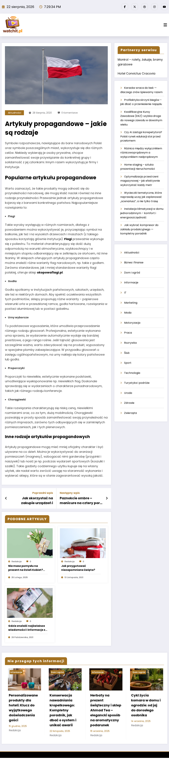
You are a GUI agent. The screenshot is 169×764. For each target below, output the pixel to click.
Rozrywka (130, 343)
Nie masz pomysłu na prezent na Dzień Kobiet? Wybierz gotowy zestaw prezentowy (25, 568)
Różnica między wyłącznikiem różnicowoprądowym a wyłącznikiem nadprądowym (141, 153)
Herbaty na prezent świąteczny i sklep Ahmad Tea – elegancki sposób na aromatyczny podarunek (62, 710)
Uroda (128, 393)
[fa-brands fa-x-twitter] (134, 6)
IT (125, 293)
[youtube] (164, 6)
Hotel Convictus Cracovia (136, 73)
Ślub (127, 353)
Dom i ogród (132, 272)
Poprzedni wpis (42, 492)
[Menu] (165, 24)
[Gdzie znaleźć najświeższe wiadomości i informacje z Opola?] (30, 603)
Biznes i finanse (133, 262)
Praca (128, 333)
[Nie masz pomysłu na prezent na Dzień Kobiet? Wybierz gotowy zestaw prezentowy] (30, 543)
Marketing (130, 303)
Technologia (132, 373)
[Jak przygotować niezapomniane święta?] (83, 543)
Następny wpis (70, 492)
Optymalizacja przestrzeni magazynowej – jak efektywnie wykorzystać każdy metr (140, 181)
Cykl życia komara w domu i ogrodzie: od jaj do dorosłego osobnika (103, 705)
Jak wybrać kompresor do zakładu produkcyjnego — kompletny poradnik (139, 229)
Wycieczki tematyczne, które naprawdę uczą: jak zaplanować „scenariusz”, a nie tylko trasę (141, 197)
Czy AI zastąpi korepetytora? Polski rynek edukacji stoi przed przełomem (141, 136)
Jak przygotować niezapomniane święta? (78, 568)
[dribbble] (144, 6)
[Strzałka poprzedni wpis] (6, 498)
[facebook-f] (124, 6)
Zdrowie (129, 403)
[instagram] (154, 6)
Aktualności (14, 112)
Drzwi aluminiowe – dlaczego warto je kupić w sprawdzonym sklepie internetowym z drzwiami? (144, 710)
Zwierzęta (130, 413)
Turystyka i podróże (137, 383)
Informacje (131, 282)
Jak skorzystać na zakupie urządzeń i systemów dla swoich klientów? (34, 500)
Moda (127, 313)
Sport (127, 363)
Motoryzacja (132, 323)
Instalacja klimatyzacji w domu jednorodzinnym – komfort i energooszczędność (141, 213)
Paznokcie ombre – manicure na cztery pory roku (81, 500)
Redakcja (17, 561)
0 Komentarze (69, 112)
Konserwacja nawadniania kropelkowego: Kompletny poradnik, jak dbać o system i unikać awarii (20, 710)
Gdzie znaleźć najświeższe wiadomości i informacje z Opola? (26, 628)
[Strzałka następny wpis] (107, 498)
